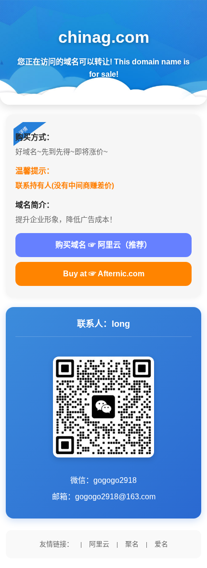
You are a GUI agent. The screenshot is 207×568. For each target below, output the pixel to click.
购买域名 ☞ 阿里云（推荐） (103, 245)
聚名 (132, 544)
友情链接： (56, 544)
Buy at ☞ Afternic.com (103, 274)
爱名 (161, 544)
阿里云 (99, 544)
